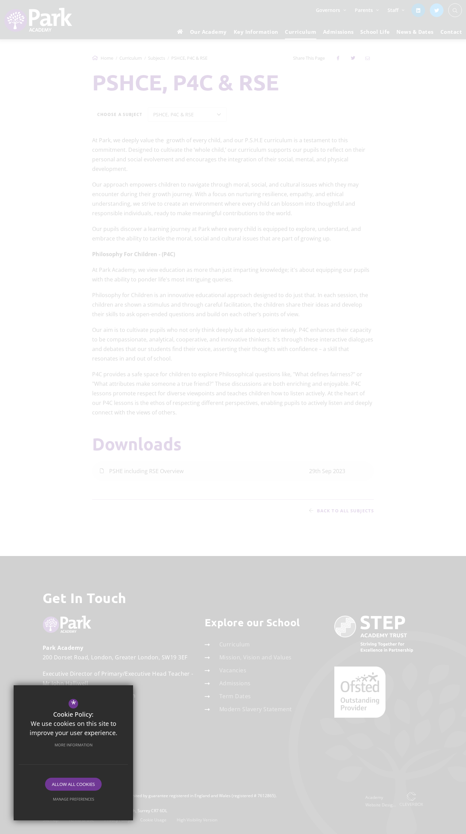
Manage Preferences (73, 799)
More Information (73, 744)
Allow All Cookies (73, 784)
